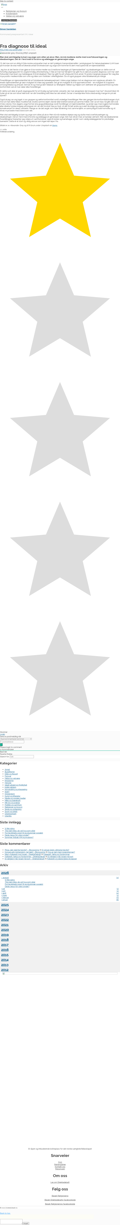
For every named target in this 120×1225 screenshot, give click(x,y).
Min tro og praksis (12, 803)
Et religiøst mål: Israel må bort (60, 856)
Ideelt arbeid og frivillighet (16, 785)
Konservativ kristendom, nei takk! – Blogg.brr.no (25, 852)
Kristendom (11, 13)
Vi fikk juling (10, 828)
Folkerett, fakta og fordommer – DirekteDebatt (25, 856)
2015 (5, 955)
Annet (7, 769)
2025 (5, 905)
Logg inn (5, 20)
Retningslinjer (60, 1164)
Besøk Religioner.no (60, 1196)
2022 (5, 920)
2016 (5, 950)
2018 (5, 940)
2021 (5, 925)
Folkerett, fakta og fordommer (56, 854)
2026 (5, 873)
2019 (5, 935)
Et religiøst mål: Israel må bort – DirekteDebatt (25, 859)
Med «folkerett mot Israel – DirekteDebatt (23, 854)
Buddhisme (10, 772)
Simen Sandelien (8, 29)
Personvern (60, 1169)
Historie (8, 783)
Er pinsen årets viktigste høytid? (55, 850)
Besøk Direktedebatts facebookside (60, 1200)
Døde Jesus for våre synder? (17, 835)
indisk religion (10, 787)
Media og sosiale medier (15, 798)
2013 (4, 965)
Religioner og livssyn (16, 11)
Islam (7, 792)
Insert (25, 1223)
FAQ (60, 1162)
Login (2, 734)
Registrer (13, 20)
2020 (5, 930)
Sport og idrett (11, 811)
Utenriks (8, 816)
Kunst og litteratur (12, 796)
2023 (5, 915)
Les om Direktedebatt (60, 1182)
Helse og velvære (15, 16)
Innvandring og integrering (16, 789)
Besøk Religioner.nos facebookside (60, 1204)
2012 (5, 970)
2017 (5, 945)
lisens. (54, 125)
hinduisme (9, 781)
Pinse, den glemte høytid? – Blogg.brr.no (22, 850)
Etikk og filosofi (11, 774)
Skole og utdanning (13, 809)
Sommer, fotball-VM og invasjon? (19, 837)
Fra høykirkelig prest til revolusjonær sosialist (24, 833)
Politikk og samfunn (11, 50)
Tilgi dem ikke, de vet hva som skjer (20, 831)
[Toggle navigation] (2, 7)
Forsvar (8, 776)
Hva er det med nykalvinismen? (61, 852)
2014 (5, 960)
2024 (5, 910)
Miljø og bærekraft (13, 800)
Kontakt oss (60, 1167)
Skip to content (6, 1)
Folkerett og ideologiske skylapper (62, 859)
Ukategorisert (10, 814)
